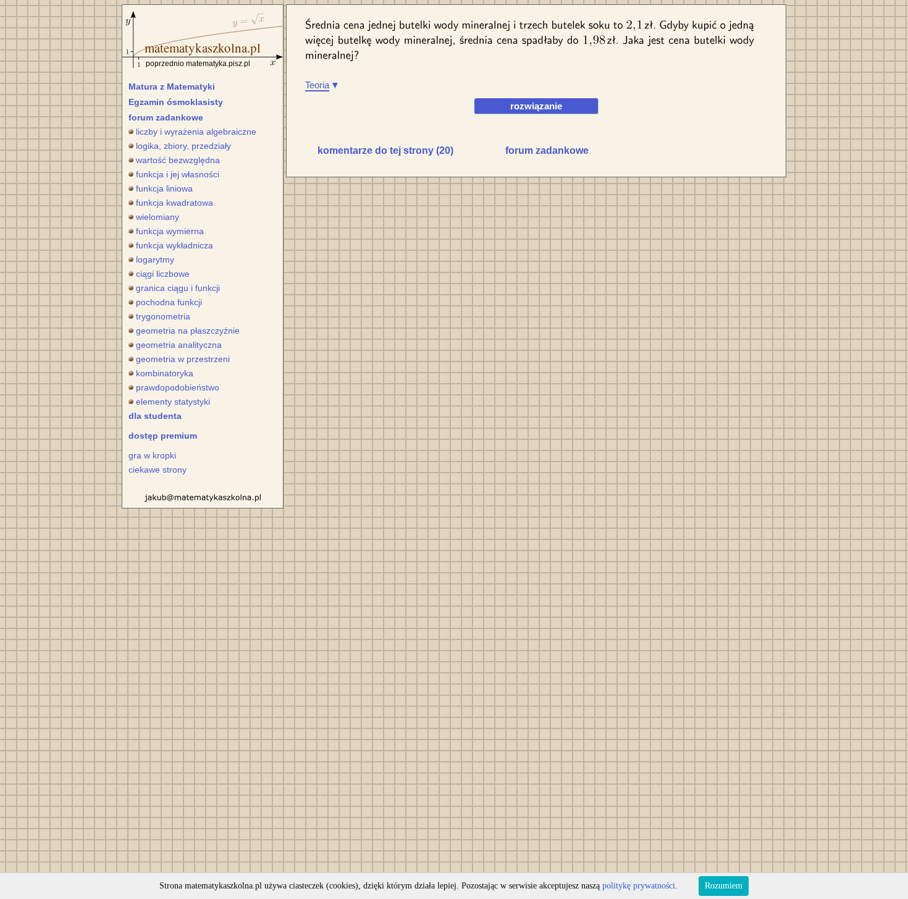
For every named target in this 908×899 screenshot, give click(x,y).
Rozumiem (723, 885)
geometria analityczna (179, 345)
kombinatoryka (164, 373)
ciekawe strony (157, 470)
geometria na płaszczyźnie (188, 331)
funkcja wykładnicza (174, 245)
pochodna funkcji (169, 302)
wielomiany (157, 217)
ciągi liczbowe (163, 274)
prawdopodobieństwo (177, 387)
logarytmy (155, 259)
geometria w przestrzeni (183, 359)
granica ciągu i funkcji (178, 288)
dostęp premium (162, 436)
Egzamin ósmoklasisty (175, 102)
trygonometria (163, 316)
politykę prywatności (638, 885)
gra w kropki (152, 455)
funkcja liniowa (164, 188)
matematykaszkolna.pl (203, 47)
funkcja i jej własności (177, 174)
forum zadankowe (165, 117)
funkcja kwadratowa (174, 203)
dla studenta (155, 416)
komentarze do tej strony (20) (385, 150)
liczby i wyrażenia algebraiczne (196, 132)
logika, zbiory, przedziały (183, 146)
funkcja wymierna (170, 231)
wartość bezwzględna (178, 160)
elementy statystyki (173, 402)
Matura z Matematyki (171, 86)
